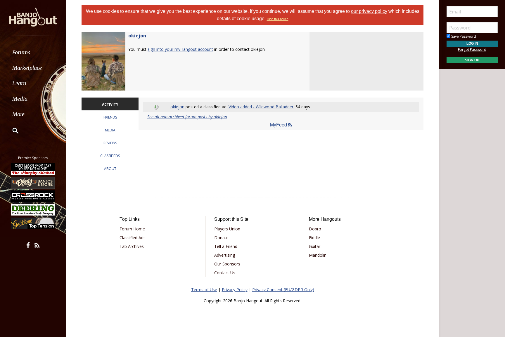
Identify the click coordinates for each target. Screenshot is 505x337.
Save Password (463, 36)
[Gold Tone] (33, 223)
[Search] (11, 130)
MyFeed (278, 124)
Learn (19, 83)
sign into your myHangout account (180, 49)
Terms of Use (204, 289)
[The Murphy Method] (33, 169)
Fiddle (314, 237)
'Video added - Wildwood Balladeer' (261, 107)
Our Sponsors (227, 264)
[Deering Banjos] (33, 209)
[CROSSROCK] (33, 196)
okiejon (137, 35)
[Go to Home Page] (33, 16)
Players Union (227, 229)
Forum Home (132, 229)
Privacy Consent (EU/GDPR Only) (283, 289)
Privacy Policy (235, 289)
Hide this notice (277, 19)
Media (19, 98)
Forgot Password (472, 49)
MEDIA (110, 130)
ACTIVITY (110, 104)
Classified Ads (133, 237)
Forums (21, 52)
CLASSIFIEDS (110, 155)
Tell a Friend (225, 246)
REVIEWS (110, 142)
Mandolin (317, 255)
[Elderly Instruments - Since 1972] (33, 182)
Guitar (314, 246)
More (18, 114)
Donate (221, 237)
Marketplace (27, 68)
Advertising (224, 255)
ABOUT (110, 168)
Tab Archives (132, 246)
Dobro (315, 229)
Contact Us (224, 272)
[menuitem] (33, 52)
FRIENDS (110, 117)
